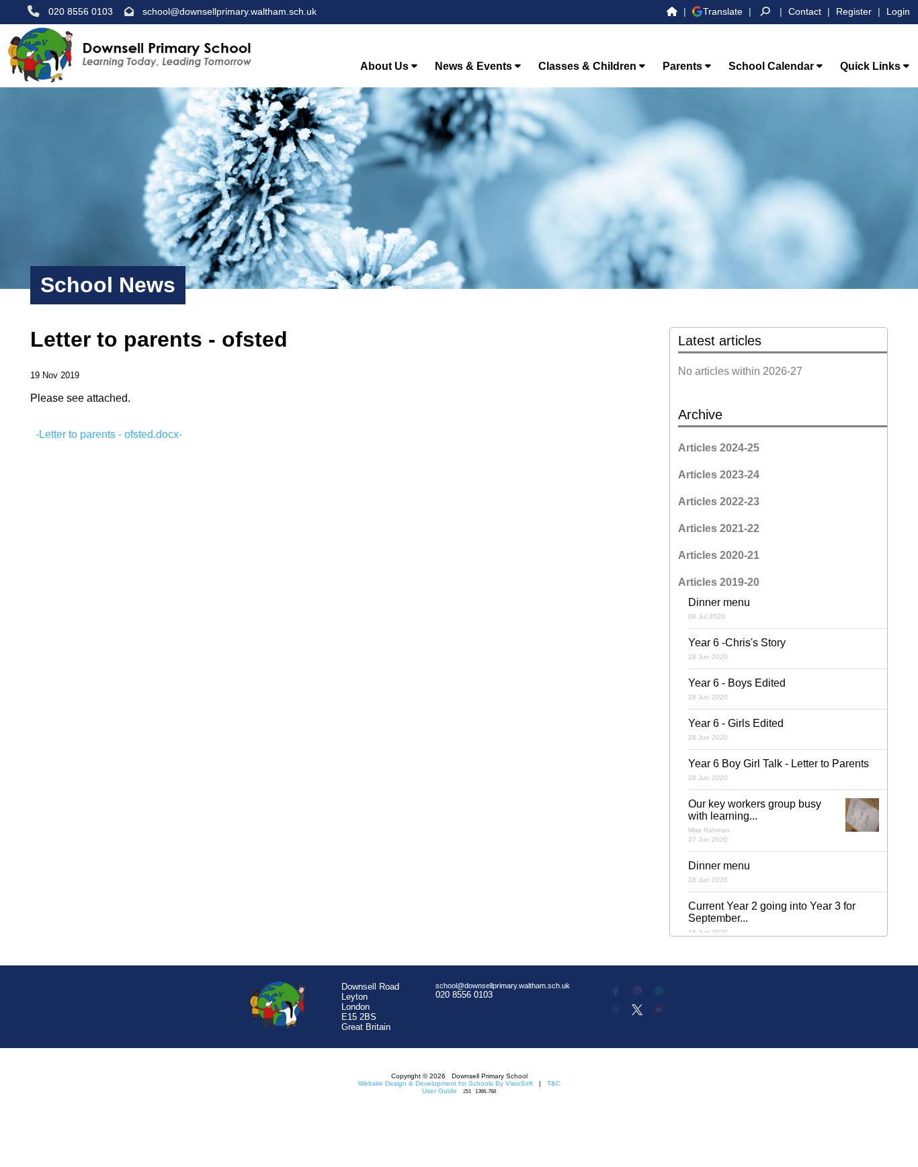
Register (854, 11)
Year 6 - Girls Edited (736, 729)
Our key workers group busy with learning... (754, 820)
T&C (553, 1083)
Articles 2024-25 (718, 447)
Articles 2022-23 (718, 501)
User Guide (439, 1090)
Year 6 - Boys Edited (737, 689)
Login (898, 11)
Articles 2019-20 (718, 582)
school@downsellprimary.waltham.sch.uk (229, 11)
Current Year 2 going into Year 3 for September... (772, 918)
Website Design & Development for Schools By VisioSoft (445, 1083)
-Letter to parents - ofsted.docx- (109, 434)
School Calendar (772, 66)
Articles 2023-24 (718, 474)
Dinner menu (719, 608)
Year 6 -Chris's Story (737, 648)
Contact (804, 11)
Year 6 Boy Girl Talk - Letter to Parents (778, 769)
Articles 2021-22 (718, 528)
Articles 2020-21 (718, 555)
